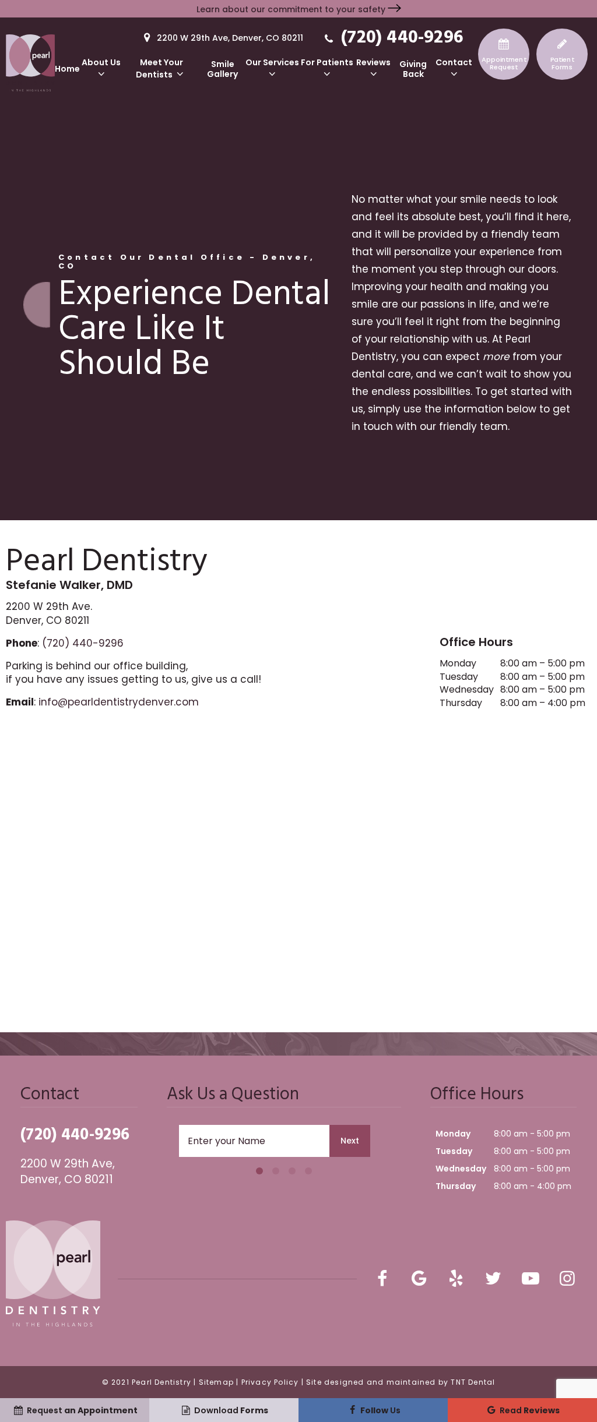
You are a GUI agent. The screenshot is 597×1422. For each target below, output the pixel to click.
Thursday (461, 703)
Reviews (373, 63)
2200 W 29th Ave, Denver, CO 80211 (228, 38)
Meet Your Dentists (159, 69)
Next (349, 1140)
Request (504, 63)
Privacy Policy (270, 1382)
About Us (101, 63)
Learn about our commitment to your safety (292, 9)
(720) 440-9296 (399, 37)
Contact (454, 63)
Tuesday (459, 677)
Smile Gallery (222, 69)
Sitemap (216, 1382)
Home (67, 69)
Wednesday (467, 689)
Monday (458, 663)
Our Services (272, 63)
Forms (562, 63)
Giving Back (413, 69)
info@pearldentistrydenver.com (118, 702)
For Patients (327, 63)
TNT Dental (473, 1382)
